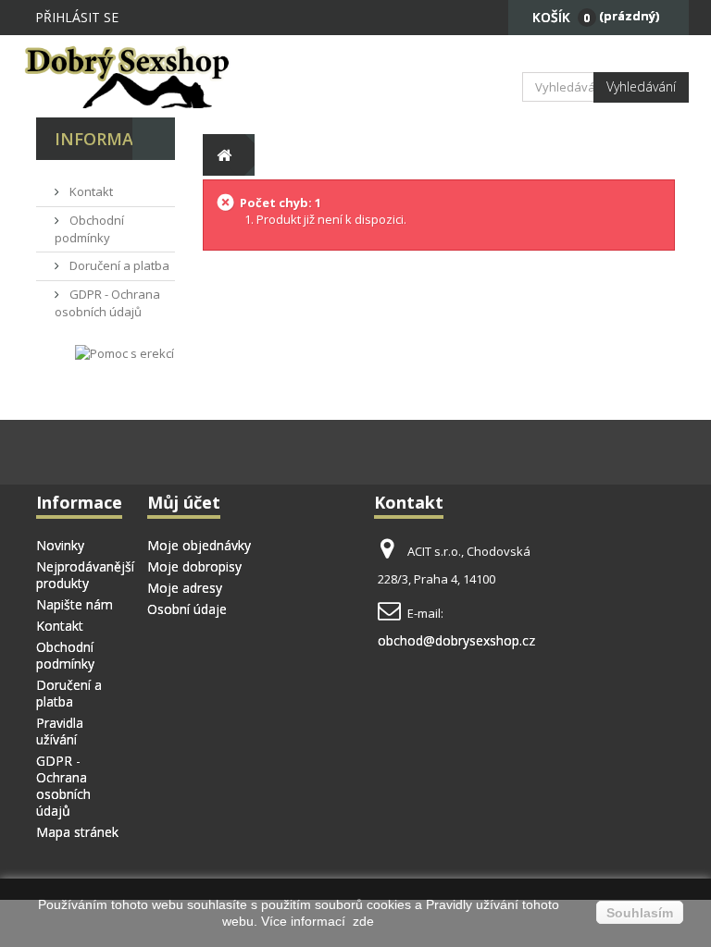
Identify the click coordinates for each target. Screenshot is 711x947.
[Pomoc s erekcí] (124, 353)
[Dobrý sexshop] (133, 76)
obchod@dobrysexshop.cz (456, 640)
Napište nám (74, 604)
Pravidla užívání (59, 731)
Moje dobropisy (194, 566)
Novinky (60, 545)
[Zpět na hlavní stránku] (223, 155)
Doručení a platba (118, 265)
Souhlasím (639, 912)
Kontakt (90, 191)
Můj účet (183, 502)
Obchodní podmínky (89, 229)
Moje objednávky (199, 545)
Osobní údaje (187, 609)
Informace (105, 139)
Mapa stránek (77, 832)
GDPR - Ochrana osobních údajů (107, 303)
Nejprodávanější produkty (85, 575)
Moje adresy (184, 587)
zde (361, 921)
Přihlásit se (76, 17)
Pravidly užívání (474, 904)
